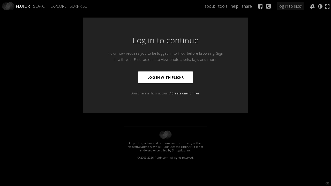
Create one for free (185, 93)
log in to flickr (290, 6)
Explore (58, 6)
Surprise (78, 6)
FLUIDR (23, 6)
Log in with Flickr (165, 77)
